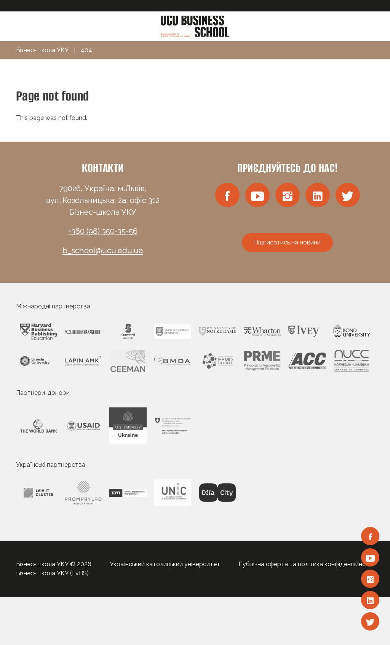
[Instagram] (370, 579)
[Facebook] (370, 536)
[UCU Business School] (195, 25)
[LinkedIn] (370, 600)
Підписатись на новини (287, 242)
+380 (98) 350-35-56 (102, 231)
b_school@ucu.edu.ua (102, 250)
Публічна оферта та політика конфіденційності (306, 564)
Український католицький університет (165, 564)
